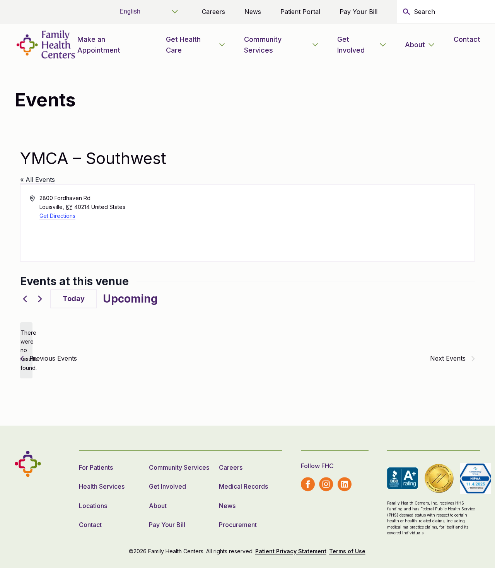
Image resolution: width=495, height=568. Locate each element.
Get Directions (57, 215)
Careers (213, 11)
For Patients (96, 467)
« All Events (37, 179)
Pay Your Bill (358, 11)
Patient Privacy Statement (290, 551)
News (252, 11)
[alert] (26, 350)
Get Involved (351, 44)
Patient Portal (300, 11)
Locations (93, 506)
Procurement (238, 525)
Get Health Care (183, 44)
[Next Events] (39, 299)
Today (74, 298)
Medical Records (243, 486)
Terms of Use (347, 551)
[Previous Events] (24, 299)
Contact (467, 39)
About (415, 45)
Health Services (102, 486)
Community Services (263, 44)
